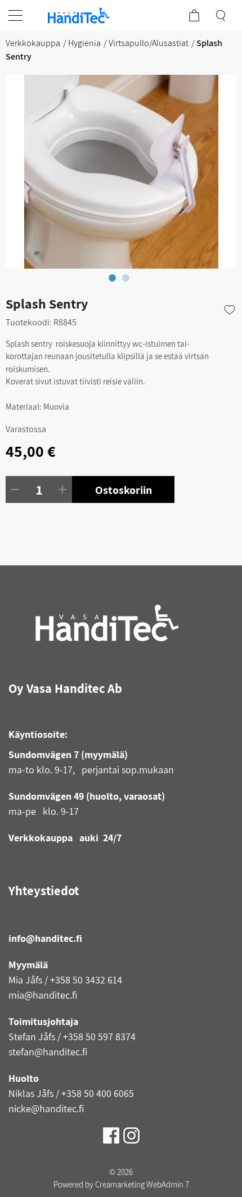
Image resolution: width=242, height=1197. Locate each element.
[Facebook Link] (112, 1131)
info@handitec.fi (45, 938)
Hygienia (84, 43)
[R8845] (121, 172)
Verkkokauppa (33, 43)
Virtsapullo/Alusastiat (149, 43)
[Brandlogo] (79, 15)
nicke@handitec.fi (46, 1108)
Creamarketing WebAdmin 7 (142, 1184)
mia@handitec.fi (42, 995)
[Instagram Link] (131, 1131)
